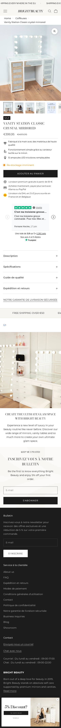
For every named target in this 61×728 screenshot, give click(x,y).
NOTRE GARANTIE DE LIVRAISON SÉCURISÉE (30, 299)
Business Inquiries (14, 616)
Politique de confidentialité (19, 605)
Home (7, 18)
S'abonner (30, 500)
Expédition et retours (15, 583)
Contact (8, 599)
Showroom (10, 627)
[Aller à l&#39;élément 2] (19, 108)
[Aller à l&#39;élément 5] (51, 108)
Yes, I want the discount (16, 712)
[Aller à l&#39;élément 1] (8, 108)
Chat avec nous (12, 650)
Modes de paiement (15, 588)
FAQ (6, 577)
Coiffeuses (21, 18)
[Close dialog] (57, 699)
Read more (9, 690)
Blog (6, 622)
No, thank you (16, 718)
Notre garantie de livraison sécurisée (24, 610)
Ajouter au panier (30, 173)
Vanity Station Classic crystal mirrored (24, 22)
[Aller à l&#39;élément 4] (40, 108)
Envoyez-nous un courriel (18, 644)
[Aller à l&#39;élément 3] (30, 108)
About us (8, 571)
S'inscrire (15, 553)
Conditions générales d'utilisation (23, 594)
